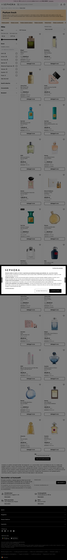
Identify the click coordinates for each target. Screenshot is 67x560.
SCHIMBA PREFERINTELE (42, 290)
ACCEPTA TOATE (55, 290)
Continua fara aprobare (57, 268)
